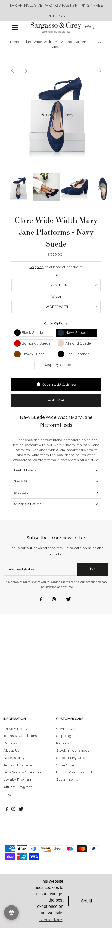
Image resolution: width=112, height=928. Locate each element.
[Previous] (12, 71)
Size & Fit (20, 481)
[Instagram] (54, 599)
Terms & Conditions (20, 736)
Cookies (10, 743)
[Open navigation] (15, 27)
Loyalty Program (17, 779)
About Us (11, 750)
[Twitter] (68, 599)
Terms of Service (17, 765)
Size (56, 275)
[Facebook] (41, 599)
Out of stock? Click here (59, 385)
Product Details (25, 470)
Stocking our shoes (72, 750)
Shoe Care (21, 492)
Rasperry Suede (57, 365)
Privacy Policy (15, 728)
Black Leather (77, 354)
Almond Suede (78, 343)
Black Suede (32, 332)
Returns (62, 743)
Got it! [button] (86, 901)
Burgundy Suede (36, 343)
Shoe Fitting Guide (72, 758)
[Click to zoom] (99, 71)
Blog (7, 794)
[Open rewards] (11, 912)
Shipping (37, 267)
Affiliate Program (17, 787)
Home (15, 41)
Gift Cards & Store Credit (24, 772)
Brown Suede (33, 354)
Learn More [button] (50, 920)
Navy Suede (75, 332)
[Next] (25, 71)
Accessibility (14, 758)
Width (56, 296)
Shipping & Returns (27, 504)
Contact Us (65, 728)
